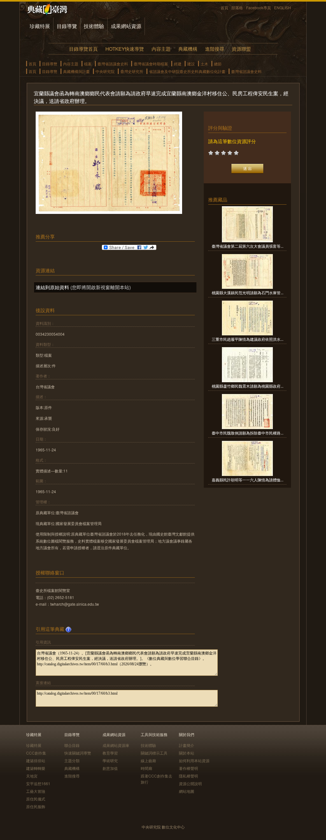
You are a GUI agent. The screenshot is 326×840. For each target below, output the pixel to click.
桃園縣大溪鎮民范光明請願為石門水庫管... (247, 292)
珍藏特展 (40, 26)
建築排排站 (35, 760)
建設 (191, 63)
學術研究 (110, 760)
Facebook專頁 (258, 7)
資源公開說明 (190, 783)
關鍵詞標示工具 (154, 753)
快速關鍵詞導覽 (77, 753)
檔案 (88, 63)
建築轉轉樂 (35, 768)
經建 (177, 63)
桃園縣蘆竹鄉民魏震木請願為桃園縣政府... (247, 386)
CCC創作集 (36, 753)
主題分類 (72, 760)
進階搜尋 (214, 48)
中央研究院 (105, 71)
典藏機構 (187, 48)
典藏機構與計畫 (76, 71)
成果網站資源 (126, 26)
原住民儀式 (35, 798)
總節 (218, 63)
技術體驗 (94, 26)
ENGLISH (282, 7)
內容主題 (161, 48)
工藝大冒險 (35, 791)
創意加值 (110, 768)
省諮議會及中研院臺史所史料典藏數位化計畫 (187, 71)
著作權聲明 (188, 768)
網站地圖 (186, 791)
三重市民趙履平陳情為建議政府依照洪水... (247, 339)
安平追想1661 (38, 783)
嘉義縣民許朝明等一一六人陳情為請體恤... (247, 479)
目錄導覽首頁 (83, 48)
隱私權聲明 (188, 775)
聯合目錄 (72, 745)
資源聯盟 (241, 48)
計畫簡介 (186, 745)
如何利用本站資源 (194, 760)
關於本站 (186, 753)
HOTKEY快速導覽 (124, 48)
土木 (204, 63)
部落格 (237, 7)
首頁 (224, 7)
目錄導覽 (67, 26)
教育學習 (110, 753)
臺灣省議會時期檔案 (151, 63)
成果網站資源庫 (116, 745)
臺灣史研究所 (131, 71)
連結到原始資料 (52, 287)
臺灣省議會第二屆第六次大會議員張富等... (247, 246)
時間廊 (146, 768)
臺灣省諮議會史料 (112, 63)
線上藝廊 (148, 760)
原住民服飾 (35, 806)
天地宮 (32, 775)
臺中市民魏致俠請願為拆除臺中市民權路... (247, 432)
